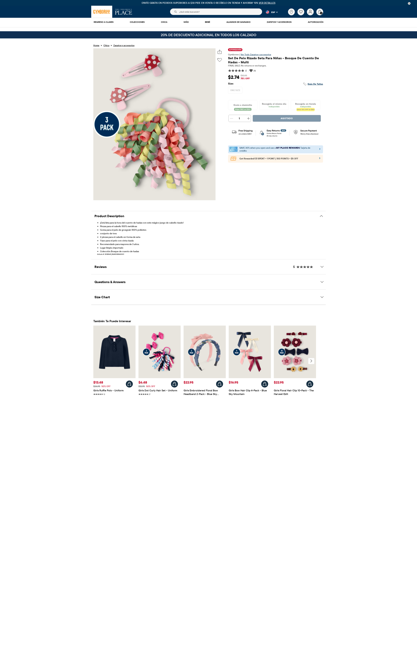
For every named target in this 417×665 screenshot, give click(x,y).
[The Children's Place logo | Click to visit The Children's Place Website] (123, 12)
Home (96, 45)
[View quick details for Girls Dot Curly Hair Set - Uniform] (174, 384)
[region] (208, 3)
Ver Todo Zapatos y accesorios (256, 54)
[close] (409, 3)
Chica (106, 45)
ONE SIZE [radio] (235, 90)
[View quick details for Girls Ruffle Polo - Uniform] (129, 384)
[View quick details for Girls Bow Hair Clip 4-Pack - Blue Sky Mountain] (264, 384)
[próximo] (311, 361)
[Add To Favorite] (219, 60)
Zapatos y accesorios (123, 45)
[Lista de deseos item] (302, 14)
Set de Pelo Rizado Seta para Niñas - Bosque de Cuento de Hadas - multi (273, 60)
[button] (270, 12)
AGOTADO (287, 118)
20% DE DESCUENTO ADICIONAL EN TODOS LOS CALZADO (208, 35)
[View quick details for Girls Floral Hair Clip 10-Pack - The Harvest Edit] (309, 384)
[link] (291, 11)
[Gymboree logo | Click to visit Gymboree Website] (101, 12)
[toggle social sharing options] (219, 52)
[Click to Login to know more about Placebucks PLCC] (320, 159)
